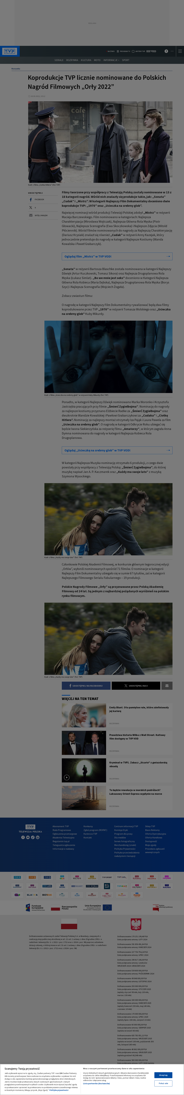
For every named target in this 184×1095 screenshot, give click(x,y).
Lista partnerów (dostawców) (96, 1083)
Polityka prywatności (58, 1090)
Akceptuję (163, 1075)
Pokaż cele (163, 1083)
